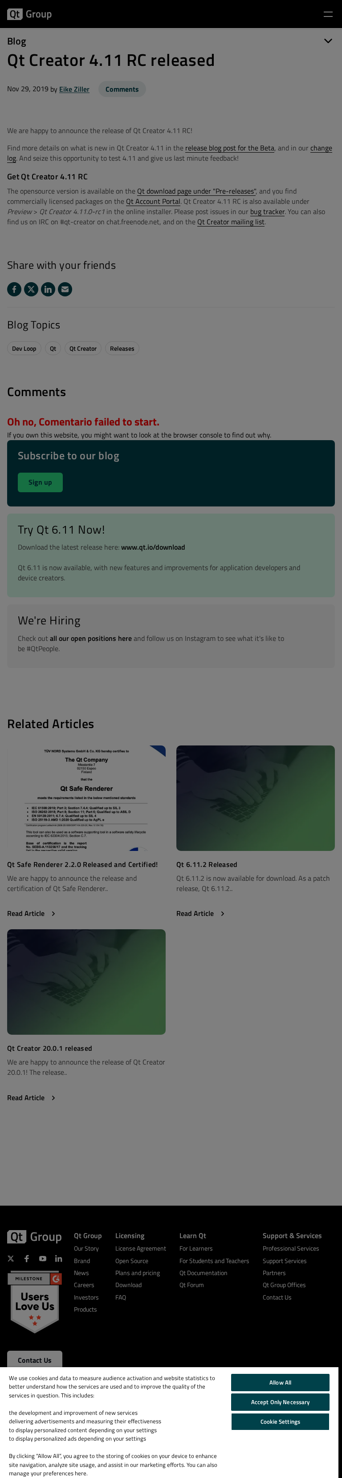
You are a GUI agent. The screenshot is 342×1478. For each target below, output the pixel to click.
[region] (169, 1422)
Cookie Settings (280, 1421)
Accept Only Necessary (280, 1401)
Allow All (280, 1382)
